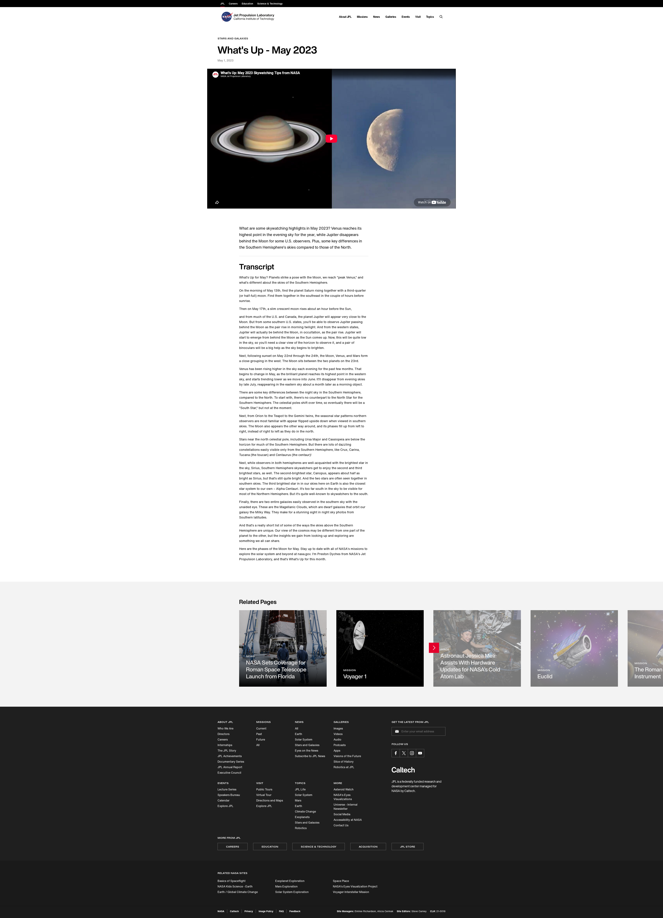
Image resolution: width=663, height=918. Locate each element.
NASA (221, 911)
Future (260, 739)
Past (259, 734)
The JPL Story (227, 750)
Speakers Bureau (229, 795)
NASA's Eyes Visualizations (343, 797)
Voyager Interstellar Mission (351, 892)
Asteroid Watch (344, 789)
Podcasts (340, 745)
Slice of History (344, 762)
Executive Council (229, 773)
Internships (225, 745)
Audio (337, 739)
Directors (223, 734)
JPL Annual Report (230, 767)
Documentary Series (231, 762)
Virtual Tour (263, 795)
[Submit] (396, 731)
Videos (338, 734)
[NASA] (227, 17)
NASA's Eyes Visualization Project (355, 886)
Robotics (301, 828)
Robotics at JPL (344, 767)
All (258, 745)
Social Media (342, 814)
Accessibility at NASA (348, 820)
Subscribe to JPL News (310, 756)
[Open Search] (441, 16)
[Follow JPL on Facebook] (396, 753)
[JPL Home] (255, 17)
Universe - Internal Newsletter (345, 806)
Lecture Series (227, 789)
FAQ (281, 911)
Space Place (341, 881)
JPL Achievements (230, 756)
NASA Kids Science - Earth (235, 886)
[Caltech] (403, 770)
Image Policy (266, 911)
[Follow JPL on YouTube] (420, 753)
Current (261, 728)
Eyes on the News (306, 750)
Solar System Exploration (292, 892)
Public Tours (264, 789)
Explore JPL (225, 806)
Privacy (248, 911)
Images (338, 728)
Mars (298, 800)
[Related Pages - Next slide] (434, 648)
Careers (223, 739)
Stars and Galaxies (307, 745)
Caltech (234, 911)
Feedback (294, 911)
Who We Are (225, 728)
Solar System (303, 739)
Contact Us (341, 825)
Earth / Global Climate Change (238, 892)
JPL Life (300, 789)
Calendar (223, 800)
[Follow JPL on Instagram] (412, 753)
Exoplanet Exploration (290, 881)
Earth (298, 734)
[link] (283, 648)
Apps (337, 750)
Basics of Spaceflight (232, 881)
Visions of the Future (347, 756)
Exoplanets (302, 817)
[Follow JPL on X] (404, 753)
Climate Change (305, 811)
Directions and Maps (269, 800)
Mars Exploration (286, 886)
